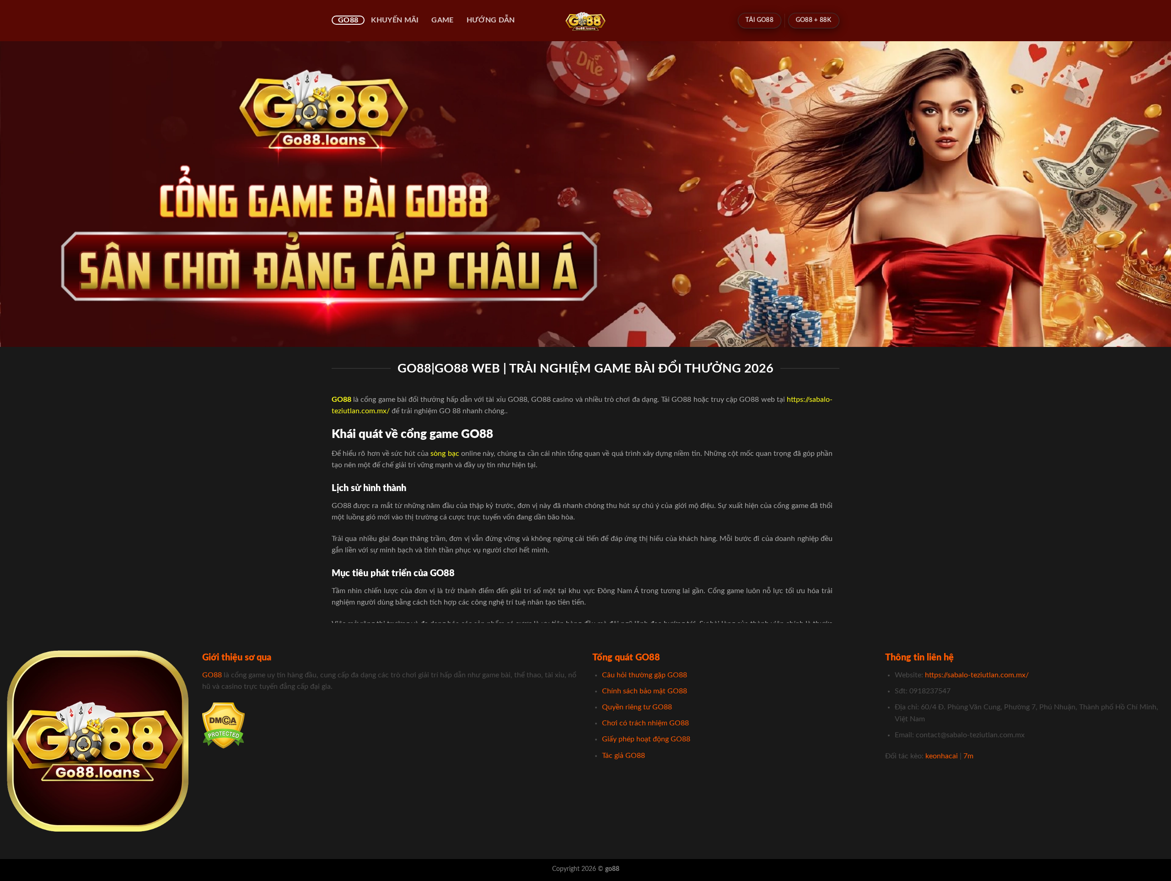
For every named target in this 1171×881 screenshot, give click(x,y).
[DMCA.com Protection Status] (223, 725)
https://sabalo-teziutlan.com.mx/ (977, 675)
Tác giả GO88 (623, 755)
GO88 (348, 20)
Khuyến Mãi (395, 20)
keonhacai (941, 756)
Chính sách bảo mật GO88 (644, 691)
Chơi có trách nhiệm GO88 (645, 723)
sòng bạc (444, 453)
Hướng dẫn (491, 20)
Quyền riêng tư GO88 (637, 707)
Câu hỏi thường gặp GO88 (644, 675)
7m (968, 756)
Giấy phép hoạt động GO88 (646, 739)
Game (442, 20)
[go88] (586, 20)
